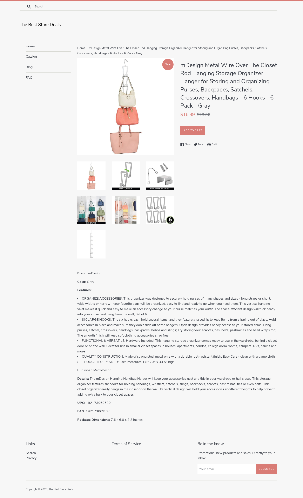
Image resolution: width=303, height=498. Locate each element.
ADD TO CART (192, 130)
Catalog (31, 56)
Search (31, 453)
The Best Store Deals (61, 489)
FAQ (29, 77)
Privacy (31, 458)
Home (30, 46)
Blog (29, 67)
